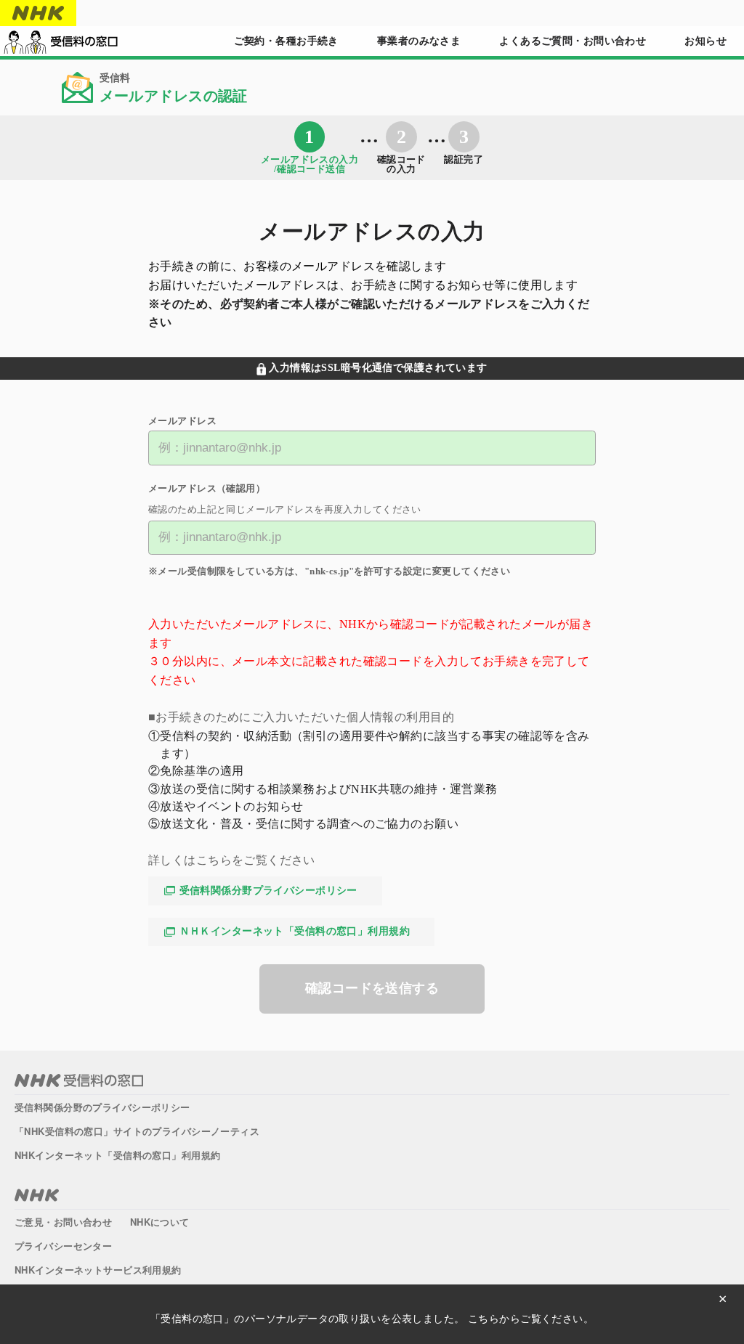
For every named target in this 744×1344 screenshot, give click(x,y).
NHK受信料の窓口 (79, 1080)
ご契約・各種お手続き (286, 41)
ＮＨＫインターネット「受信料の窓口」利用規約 (294, 931)
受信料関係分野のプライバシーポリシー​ (102, 1107)
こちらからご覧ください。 (531, 1318)
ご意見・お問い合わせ (63, 1222)
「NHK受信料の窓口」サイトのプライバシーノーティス (137, 1131)
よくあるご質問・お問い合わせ (572, 41)
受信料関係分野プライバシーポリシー (268, 890)
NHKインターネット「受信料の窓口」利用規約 (117, 1155)
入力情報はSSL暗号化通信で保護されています (378, 367)
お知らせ (705, 41)
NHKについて (160, 1222)
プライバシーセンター (63, 1246)
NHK (38, 13)
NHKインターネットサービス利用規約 (98, 1269)
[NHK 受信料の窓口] (61, 41)
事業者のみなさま (419, 41)
